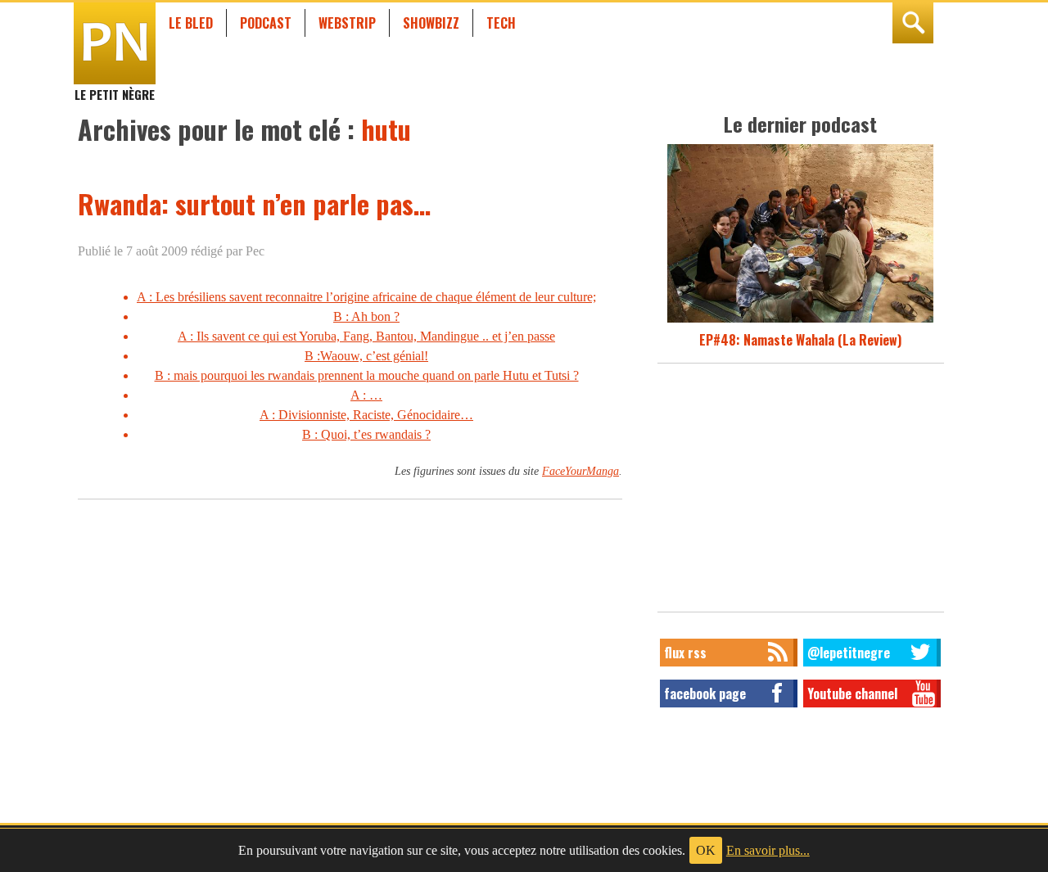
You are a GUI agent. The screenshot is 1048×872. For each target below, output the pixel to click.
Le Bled (191, 23)
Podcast (265, 23)
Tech (501, 23)
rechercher (912, 22)
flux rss (685, 652)
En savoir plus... (768, 850)
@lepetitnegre (848, 652)
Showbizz (431, 23)
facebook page (705, 693)
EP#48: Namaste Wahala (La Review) (800, 340)
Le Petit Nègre (115, 86)
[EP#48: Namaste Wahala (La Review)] (800, 320)
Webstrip (347, 23)
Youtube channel (852, 693)
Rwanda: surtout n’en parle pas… (254, 203)
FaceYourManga (580, 470)
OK (706, 850)
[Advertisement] (801, 492)
